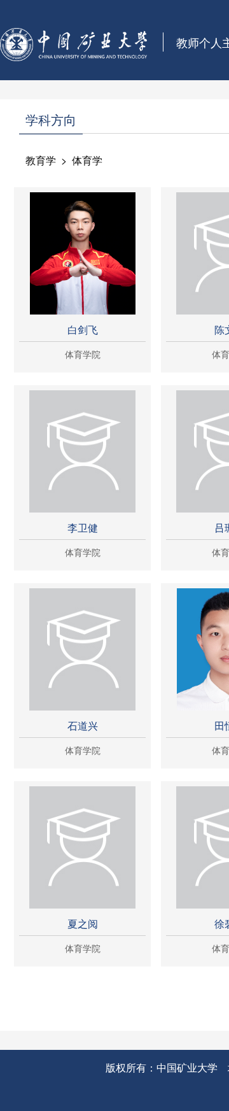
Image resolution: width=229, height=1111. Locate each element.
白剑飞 (82, 329)
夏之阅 (82, 923)
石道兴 (82, 725)
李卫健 (82, 527)
